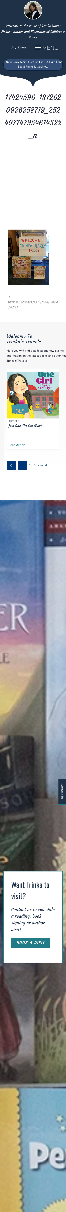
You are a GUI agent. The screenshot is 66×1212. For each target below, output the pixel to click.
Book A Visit (31, 942)
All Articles (36, 465)
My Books (19, 47)
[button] (11, 465)
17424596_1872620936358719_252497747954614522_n (33, 304)
